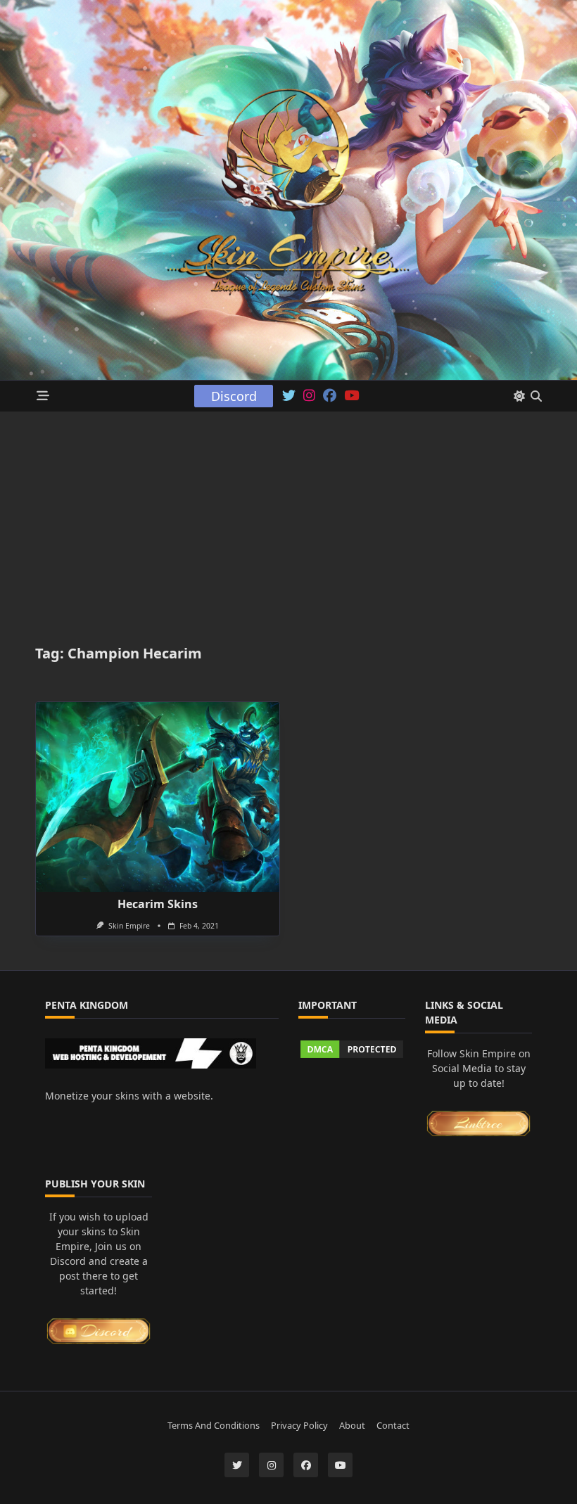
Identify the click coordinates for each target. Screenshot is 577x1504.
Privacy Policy (299, 1425)
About (352, 1425)
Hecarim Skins (158, 904)
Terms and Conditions (213, 1425)
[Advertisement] (288, 517)
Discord (234, 396)
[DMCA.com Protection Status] (351, 1048)
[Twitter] (289, 396)
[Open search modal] (536, 396)
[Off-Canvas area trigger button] (43, 396)
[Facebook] (329, 396)
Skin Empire (129, 926)
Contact (393, 1425)
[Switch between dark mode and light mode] (519, 396)
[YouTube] (351, 396)
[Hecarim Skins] (157, 797)
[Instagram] (309, 396)
